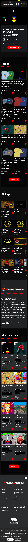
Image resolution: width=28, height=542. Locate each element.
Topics (3, 489)
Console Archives (17, 489)
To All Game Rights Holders (18, 493)
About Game (13, 47)
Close (18, 539)
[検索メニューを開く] (21, 4)
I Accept (10, 539)
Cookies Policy (17, 500)
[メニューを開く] (24, 4)
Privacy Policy (5, 507)
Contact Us (4, 510)
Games (3, 492)
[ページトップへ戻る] (26, 478)
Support (3, 495)
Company (4, 498)
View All (13, 179)
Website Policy (17, 497)
